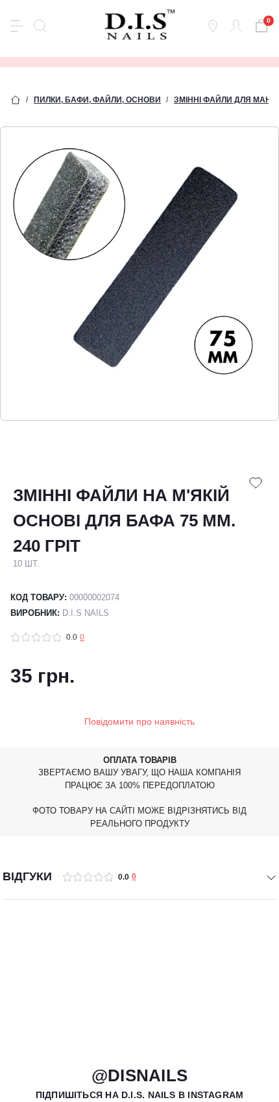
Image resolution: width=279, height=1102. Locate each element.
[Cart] (259, 24)
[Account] (236, 25)
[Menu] (16, 25)
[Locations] (212, 25)
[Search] (40, 25)
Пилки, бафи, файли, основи (97, 99)
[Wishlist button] (256, 483)
